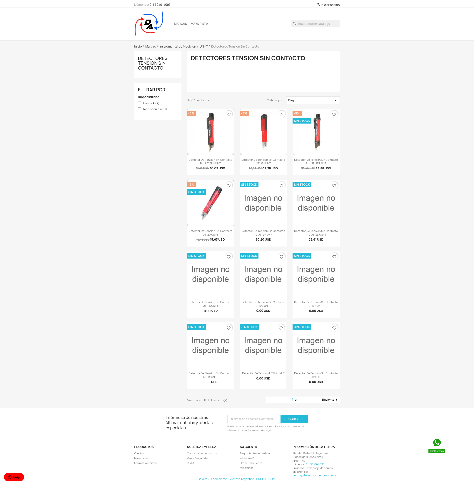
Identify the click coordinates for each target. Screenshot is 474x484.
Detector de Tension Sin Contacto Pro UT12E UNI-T (316, 161)
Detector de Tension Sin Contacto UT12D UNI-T (210, 232)
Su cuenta (248, 447)
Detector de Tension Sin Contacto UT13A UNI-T (316, 304)
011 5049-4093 (160, 5)
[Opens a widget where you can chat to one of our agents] (14, 477)
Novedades (141, 458)
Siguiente (330, 400)
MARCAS (180, 24)
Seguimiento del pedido (255, 453)
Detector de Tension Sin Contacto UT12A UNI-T (316, 375)
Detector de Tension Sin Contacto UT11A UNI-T (210, 375)
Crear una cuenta (251, 463)
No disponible (155, 109)
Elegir (313, 100)
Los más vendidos (145, 463)
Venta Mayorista (197, 458)
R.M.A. (191, 463)
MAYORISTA (199, 24)
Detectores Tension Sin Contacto (153, 63)
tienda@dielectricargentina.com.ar (315, 475)
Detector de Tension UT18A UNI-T (263, 373)
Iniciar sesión (248, 458)
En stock (151, 103)
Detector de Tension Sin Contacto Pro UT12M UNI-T (210, 161)
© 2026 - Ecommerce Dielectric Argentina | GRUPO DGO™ (237, 479)
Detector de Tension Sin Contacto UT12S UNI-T (263, 161)
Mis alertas (246, 468)
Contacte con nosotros (202, 453)
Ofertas (139, 453)
